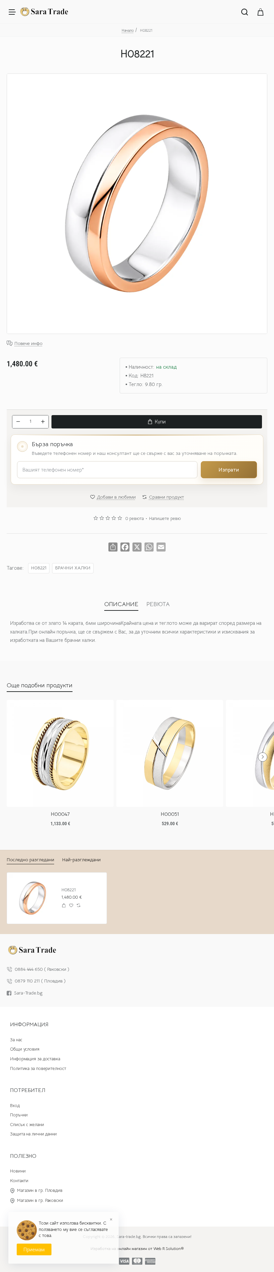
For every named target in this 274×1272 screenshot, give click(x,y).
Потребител (27, 1090)
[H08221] (32, 898)
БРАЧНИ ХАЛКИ (73, 568)
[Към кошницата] (261, 11)
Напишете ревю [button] (165, 518)
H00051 (170, 814)
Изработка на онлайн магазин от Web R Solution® (137, 1248)
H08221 (38, 568)
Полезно (23, 1156)
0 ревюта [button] (134, 518)
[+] (42, 421)
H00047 (60, 814)
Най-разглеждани (81, 860)
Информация (29, 1024)
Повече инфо (28, 343)
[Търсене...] (245, 11)
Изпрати (229, 470)
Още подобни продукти (40, 685)
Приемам (34, 1249)
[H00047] (60, 753)
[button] (156, 421)
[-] (18, 421)
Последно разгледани (30, 860)
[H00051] (169, 753)
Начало (128, 30)
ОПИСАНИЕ (121, 604)
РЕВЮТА (158, 604)
